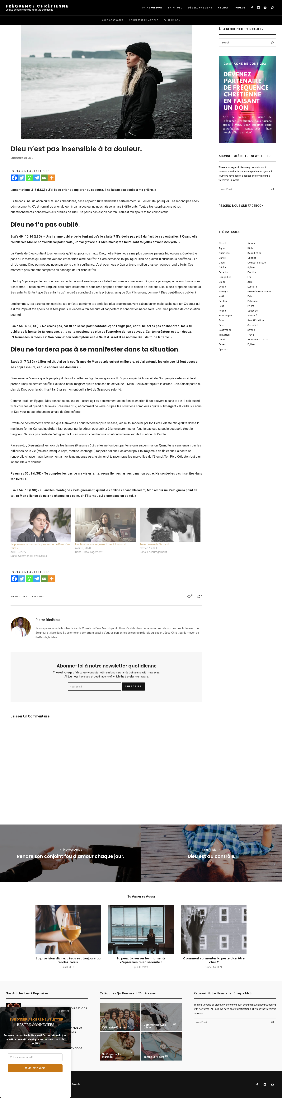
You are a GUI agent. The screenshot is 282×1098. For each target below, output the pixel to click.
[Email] (44, 178)
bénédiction (254, 253)
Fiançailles (225, 277)
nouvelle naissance (259, 291)
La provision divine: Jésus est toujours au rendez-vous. (68, 960)
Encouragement (23, 158)
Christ (222, 258)
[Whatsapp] (29, 178)
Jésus (222, 286)
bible (250, 248)
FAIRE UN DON (152, 7)
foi (249, 277)
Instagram (258, 7)
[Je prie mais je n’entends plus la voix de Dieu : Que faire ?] (41, 525)
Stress (251, 330)
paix (249, 296)
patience (252, 301)
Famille (251, 272)
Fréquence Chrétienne (37, 6)
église (251, 344)
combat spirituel (257, 262)
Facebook (252, 7)
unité (222, 339)
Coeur (222, 262)
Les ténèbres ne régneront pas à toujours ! (100, 544)
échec (222, 344)
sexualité (252, 325)
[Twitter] (21, 178)
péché (222, 310)
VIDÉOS (240, 7)
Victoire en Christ (257, 339)
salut (222, 320)
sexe (221, 325)
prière (250, 306)
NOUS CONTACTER (112, 20)
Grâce (222, 282)
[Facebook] (14, 178)
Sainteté (252, 315)
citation (252, 258)
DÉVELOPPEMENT (200, 7)
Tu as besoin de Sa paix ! (154, 544)
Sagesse (252, 310)
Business (224, 253)
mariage (223, 291)
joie (249, 282)
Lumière (252, 286)
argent (223, 248)
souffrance (225, 330)
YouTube (265, 7)
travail (251, 334)
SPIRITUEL (175, 7)
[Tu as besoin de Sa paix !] (170, 525)
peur (221, 306)
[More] (51, 178)
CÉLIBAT (224, 7)
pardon (223, 301)
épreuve (223, 349)
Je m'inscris (36, 1068)
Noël (221, 296)
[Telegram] (36, 178)
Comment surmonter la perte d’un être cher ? (214, 960)
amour (251, 243)
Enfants (223, 272)
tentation (224, 334)
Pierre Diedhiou (47, 620)
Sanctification (255, 320)
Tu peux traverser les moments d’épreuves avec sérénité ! (141, 960)
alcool (222, 243)
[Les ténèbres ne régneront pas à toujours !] (105, 525)
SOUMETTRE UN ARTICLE (143, 20)
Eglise (251, 267)
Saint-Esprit (225, 315)
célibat (223, 267)
